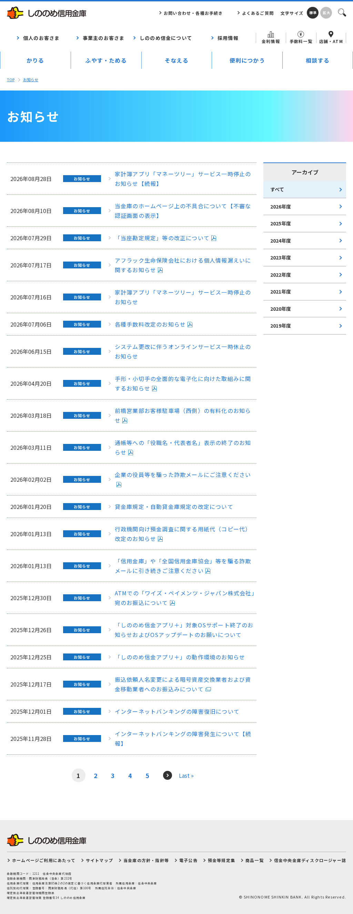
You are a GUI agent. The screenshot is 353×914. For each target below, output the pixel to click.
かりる (35, 60)
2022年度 (280, 274)
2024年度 (280, 240)
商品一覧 (254, 860)
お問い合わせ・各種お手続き (193, 13)
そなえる (177, 60)
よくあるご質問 (258, 13)
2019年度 (280, 325)
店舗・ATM (331, 41)
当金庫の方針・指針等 (146, 860)
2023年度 (280, 257)
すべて (277, 189)
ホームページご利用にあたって (43, 860)
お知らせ (30, 79)
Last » (186, 775)
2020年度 (280, 308)
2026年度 (280, 206)
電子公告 (188, 860)
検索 (341, 12)
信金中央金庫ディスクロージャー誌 (310, 860)
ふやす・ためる (106, 60)
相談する (318, 60)
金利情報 (271, 41)
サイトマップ (99, 860)
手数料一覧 (301, 41)
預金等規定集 (221, 860)
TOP (10, 79)
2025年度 (280, 223)
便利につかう (247, 60)
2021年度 (280, 291)
